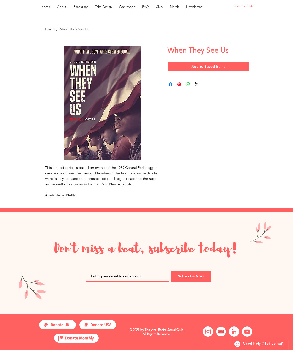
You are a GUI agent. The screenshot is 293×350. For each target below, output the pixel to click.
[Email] (221, 331)
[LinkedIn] (234, 331)
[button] (81, 6)
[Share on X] (196, 84)
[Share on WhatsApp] (188, 84)
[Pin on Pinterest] (179, 84)
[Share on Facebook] (170, 84)
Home (50, 29)
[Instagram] (208, 331)
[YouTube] (247, 331)
